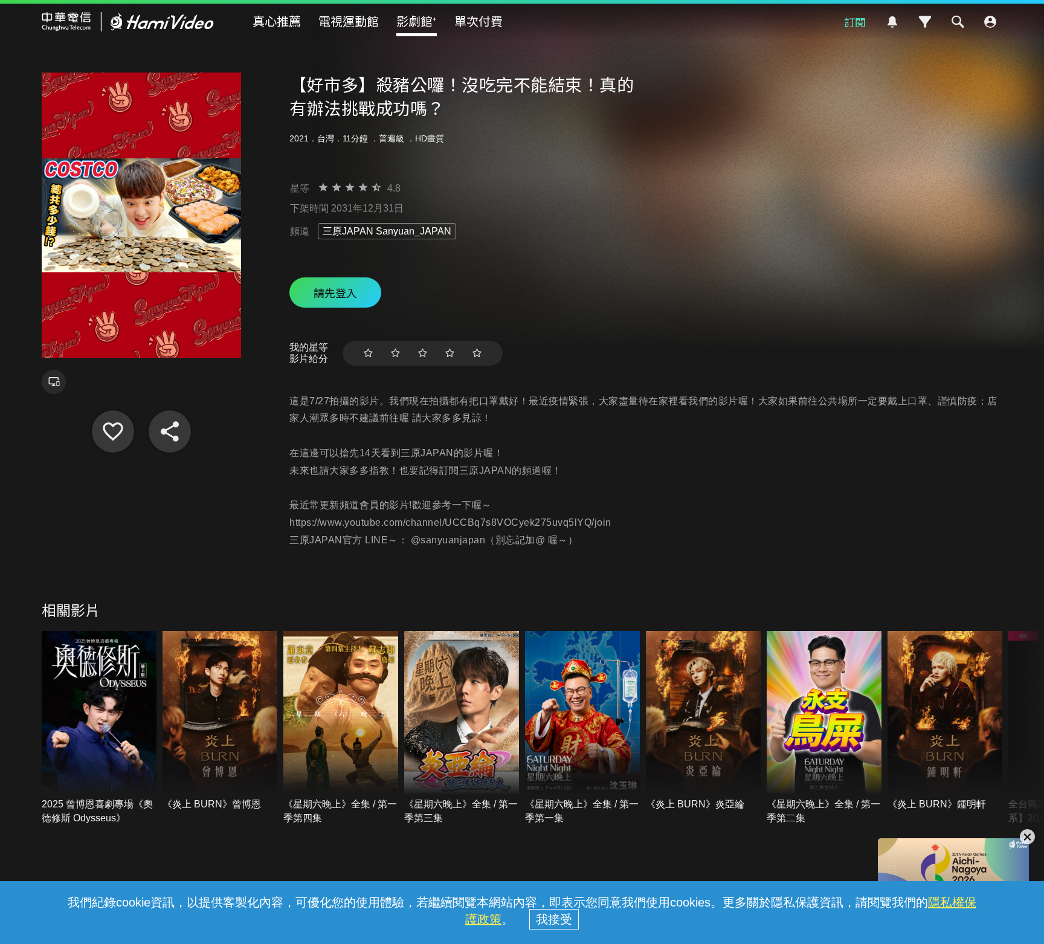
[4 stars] (449, 353)
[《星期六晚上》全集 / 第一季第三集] (461, 728)
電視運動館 (348, 21)
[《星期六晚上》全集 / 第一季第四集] (340, 728)
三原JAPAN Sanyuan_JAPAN (387, 231)
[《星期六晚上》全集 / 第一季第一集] (582, 728)
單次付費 (478, 21)
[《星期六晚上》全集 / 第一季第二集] (824, 728)
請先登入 (335, 292)
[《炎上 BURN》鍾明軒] (945, 721)
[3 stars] (422, 353)
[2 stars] (395, 353)
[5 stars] (477, 353)
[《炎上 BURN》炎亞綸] (703, 721)
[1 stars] (368, 353)
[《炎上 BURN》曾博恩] (220, 721)
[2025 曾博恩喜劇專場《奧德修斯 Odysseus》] (99, 728)
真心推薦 (277, 21)
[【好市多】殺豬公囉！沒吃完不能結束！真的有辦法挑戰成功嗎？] (113, 431)
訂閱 (855, 22)
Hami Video (128, 22)
